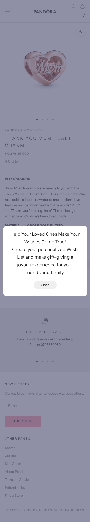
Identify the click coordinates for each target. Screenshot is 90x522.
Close (45, 285)
